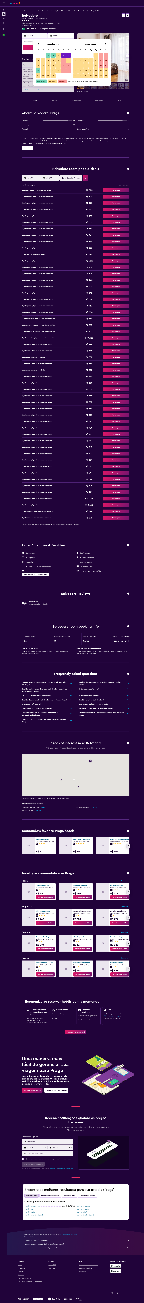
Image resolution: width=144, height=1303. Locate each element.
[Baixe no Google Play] (115, 1266)
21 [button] (43, 70)
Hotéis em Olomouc (83, 1206)
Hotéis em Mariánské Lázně (34, 1215)
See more (124, 881)
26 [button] (68, 70)
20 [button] (38, 70)
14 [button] (43, 65)
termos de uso (54, 1168)
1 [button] (48, 55)
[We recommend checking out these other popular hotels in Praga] (128, 831)
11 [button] (63, 60)
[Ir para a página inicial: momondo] (14, 3)
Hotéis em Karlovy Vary (33, 1206)
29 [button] (48, 75)
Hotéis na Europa (41, 10)
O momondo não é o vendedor (36, 1240)
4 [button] (63, 55)
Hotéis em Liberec (31, 1212)
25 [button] (63, 70)
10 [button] (58, 60)
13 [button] (38, 65)
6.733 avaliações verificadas (45, 29)
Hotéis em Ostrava (82, 1209)
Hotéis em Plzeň (81, 1212)
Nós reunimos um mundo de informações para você (44, 1244)
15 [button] (48, 65)
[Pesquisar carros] (3, 18)
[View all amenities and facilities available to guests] (128, 545)
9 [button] (53, 60)
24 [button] (58, 70)
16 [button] (53, 65)
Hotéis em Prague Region (75, 10)
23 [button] (53, 70)
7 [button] (43, 60)
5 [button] (68, 55)
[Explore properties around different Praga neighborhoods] (128, 873)
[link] (45, 897)
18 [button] (63, 65)
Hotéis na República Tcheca (57, 10)
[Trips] (3, 29)
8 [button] (48, 60)
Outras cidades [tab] (31, 1195)
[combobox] (49, 1141)
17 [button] (58, 65)
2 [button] (53, 55)
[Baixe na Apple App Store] (115, 1271)
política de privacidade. (66, 1168)
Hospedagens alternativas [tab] (50, 1195)
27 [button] (38, 75)
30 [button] (53, 75)
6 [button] (38, 60)
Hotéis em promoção (28, 10)
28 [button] (43, 75)
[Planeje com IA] (3, 23)
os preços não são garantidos (68, 1234)
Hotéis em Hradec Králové (85, 1215)
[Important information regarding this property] (128, 626)
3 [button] (58, 55)
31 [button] (106, 75)
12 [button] (68, 60)
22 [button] (48, 70)
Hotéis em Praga (89, 10)
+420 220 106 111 (28, 26)
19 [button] (68, 65)
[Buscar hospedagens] (3, 14)
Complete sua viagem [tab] (87, 1195)
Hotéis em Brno (30, 1209)
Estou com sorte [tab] (69, 1195)
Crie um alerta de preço (112, 1016)
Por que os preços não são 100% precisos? (40, 1248)
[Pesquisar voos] (3, 10)
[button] (3, 3)
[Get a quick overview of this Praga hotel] (128, 113)
